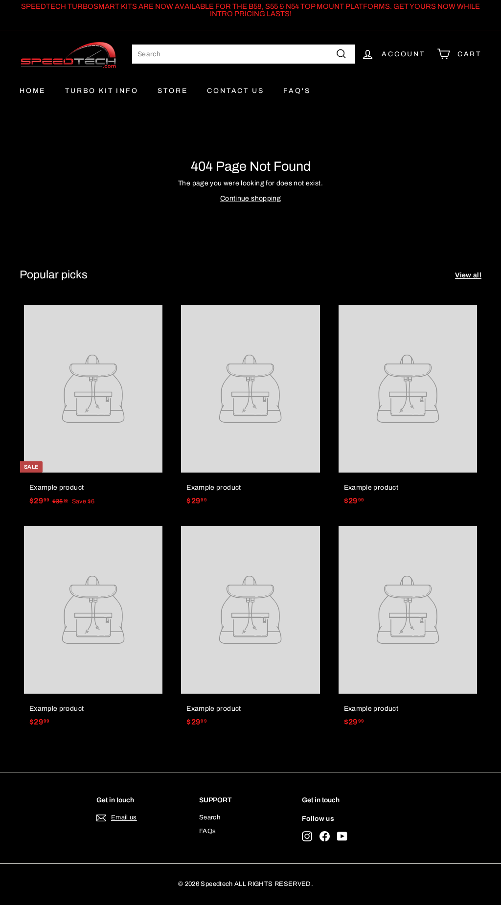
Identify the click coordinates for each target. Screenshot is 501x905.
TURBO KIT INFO (101, 90)
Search (209, 817)
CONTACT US (235, 90)
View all (468, 275)
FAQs (207, 831)
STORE (172, 90)
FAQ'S (296, 90)
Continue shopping (250, 198)
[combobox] (243, 54)
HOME (33, 90)
